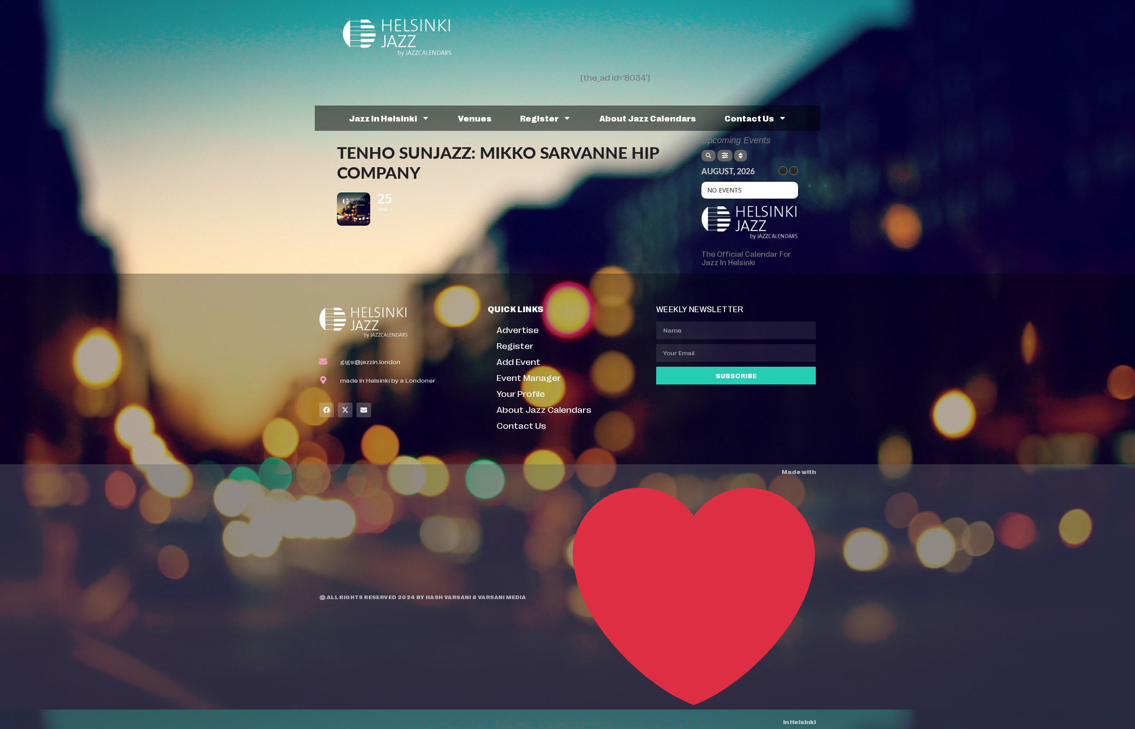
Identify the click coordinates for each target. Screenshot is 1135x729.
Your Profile (521, 393)
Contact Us (749, 118)
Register (539, 118)
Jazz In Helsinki (383, 118)
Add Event (518, 361)
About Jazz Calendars (647, 118)
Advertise (518, 329)
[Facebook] (326, 410)
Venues (475, 118)
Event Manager (529, 377)
